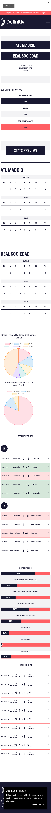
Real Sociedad (25, 56)
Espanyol (17, 524)
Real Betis (16, 515)
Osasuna (17, 493)
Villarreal (36, 458)
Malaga (35, 467)
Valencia (34, 533)
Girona (35, 484)
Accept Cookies (38, 805)
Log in (43, 13)
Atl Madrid (25, 45)
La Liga (25, 70)
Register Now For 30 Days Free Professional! (22, 13)
